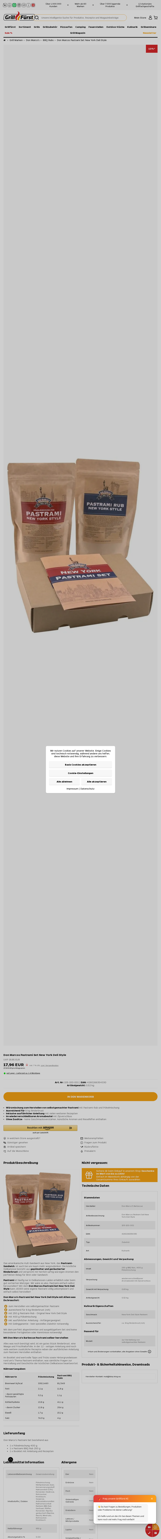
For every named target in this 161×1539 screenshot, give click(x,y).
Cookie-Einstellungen (80, 773)
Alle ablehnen (64, 781)
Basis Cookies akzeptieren (80, 764)
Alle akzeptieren (96, 781)
